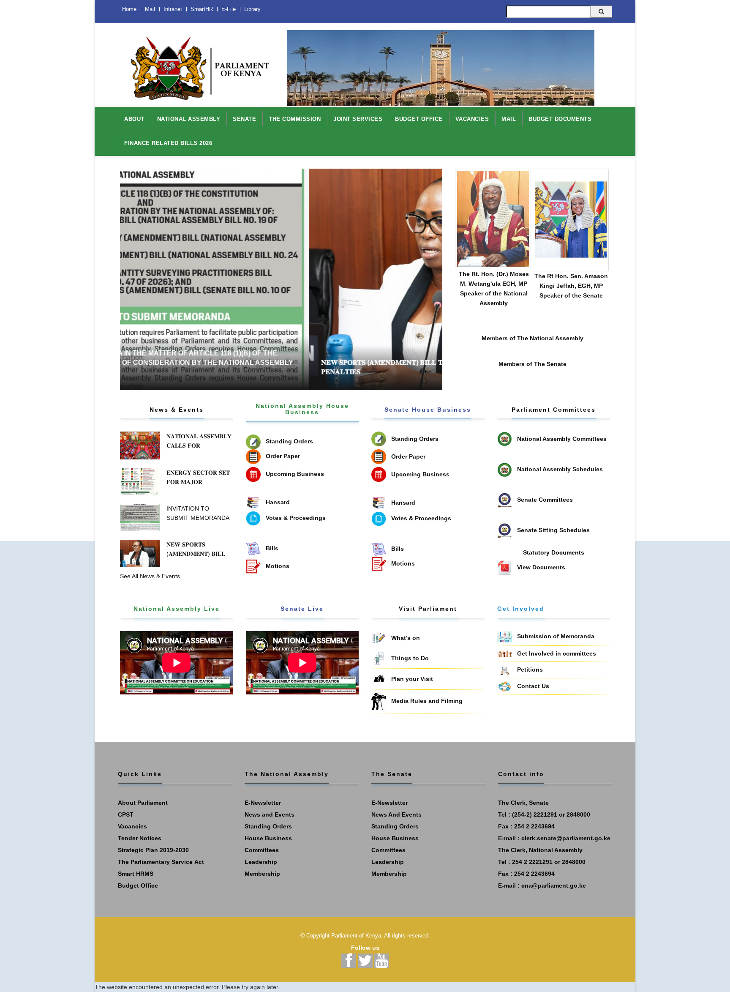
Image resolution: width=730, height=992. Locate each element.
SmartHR (202, 9)
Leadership (261, 861)
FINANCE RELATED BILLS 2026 (168, 143)
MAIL (508, 119)
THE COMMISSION (295, 119)
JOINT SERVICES (357, 119)
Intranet (172, 9)
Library (252, 9)
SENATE (244, 119)
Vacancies (132, 826)
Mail (150, 9)
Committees (262, 850)
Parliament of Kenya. (357, 935)
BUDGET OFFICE (419, 119)
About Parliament (143, 802)
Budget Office (138, 885)
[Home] (196, 63)
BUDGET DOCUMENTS (559, 119)
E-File (228, 9)
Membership (262, 873)
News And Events (396, 814)
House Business (268, 838)
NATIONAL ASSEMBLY (189, 119)
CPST (125, 814)
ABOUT (134, 119)
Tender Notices (139, 838)
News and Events (269, 814)
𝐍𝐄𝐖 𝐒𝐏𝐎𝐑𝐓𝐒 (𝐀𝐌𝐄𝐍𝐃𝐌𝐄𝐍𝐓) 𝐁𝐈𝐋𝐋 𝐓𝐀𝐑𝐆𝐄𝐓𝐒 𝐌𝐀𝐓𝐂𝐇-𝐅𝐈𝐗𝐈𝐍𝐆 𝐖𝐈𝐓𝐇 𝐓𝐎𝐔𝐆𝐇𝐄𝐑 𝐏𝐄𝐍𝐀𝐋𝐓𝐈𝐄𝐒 (302, 367)
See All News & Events (150, 576)
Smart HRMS (135, 873)
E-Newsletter (263, 802)
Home (129, 9)
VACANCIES (472, 119)
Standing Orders (268, 826)
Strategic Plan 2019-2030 (153, 850)
